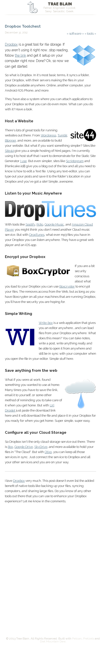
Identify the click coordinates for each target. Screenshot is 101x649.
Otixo (48, 452)
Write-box (46, 323)
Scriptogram (75, 161)
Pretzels (88, 638)
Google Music (54, 224)
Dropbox (11, 44)
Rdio (40, 224)
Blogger (10, 140)
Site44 (9, 151)
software (75, 33)
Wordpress (48, 135)
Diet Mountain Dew (52, 641)
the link (20, 55)
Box (10, 447)
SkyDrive (40, 447)
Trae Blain (60, 4)
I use (23, 161)
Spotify (30, 224)
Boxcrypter (67, 286)
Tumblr (62, 135)
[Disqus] (50, 566)
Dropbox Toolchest (23, 26)
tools (90, 33)
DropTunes (36, 235)
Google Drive (23, 447)
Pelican (77, 638)
